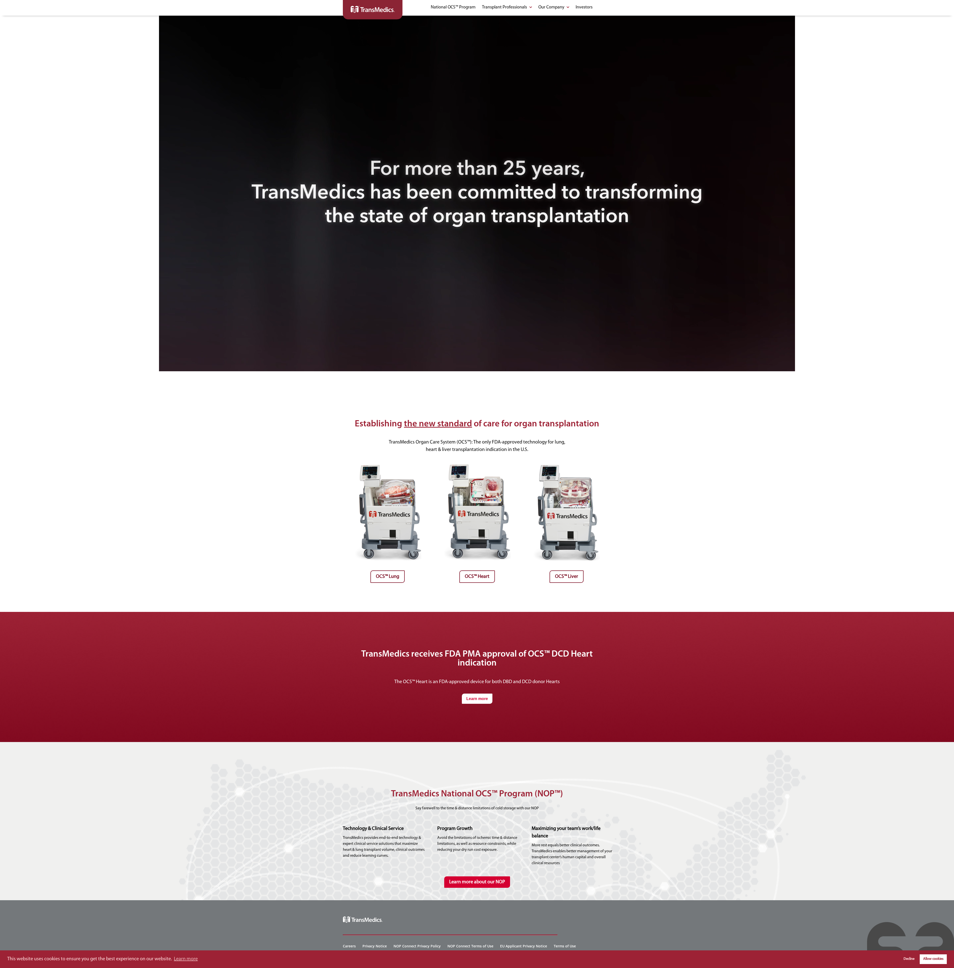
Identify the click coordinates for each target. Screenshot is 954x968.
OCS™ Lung (387, 576)
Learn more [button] (186, 959)
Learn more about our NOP (477, 882)
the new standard (438, 424)
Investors (584, 8)
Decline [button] (909, 959)
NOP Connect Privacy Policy (417, 946)
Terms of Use (565, 946)
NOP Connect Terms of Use (470, 946)
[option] (387, 520)
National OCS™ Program (453, 8)
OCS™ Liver (566, 576)
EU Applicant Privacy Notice (523, 946)
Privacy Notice (374, 946)
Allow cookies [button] (933, 959)
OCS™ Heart (477, 576)
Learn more (477, 699)
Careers (349, 946)
